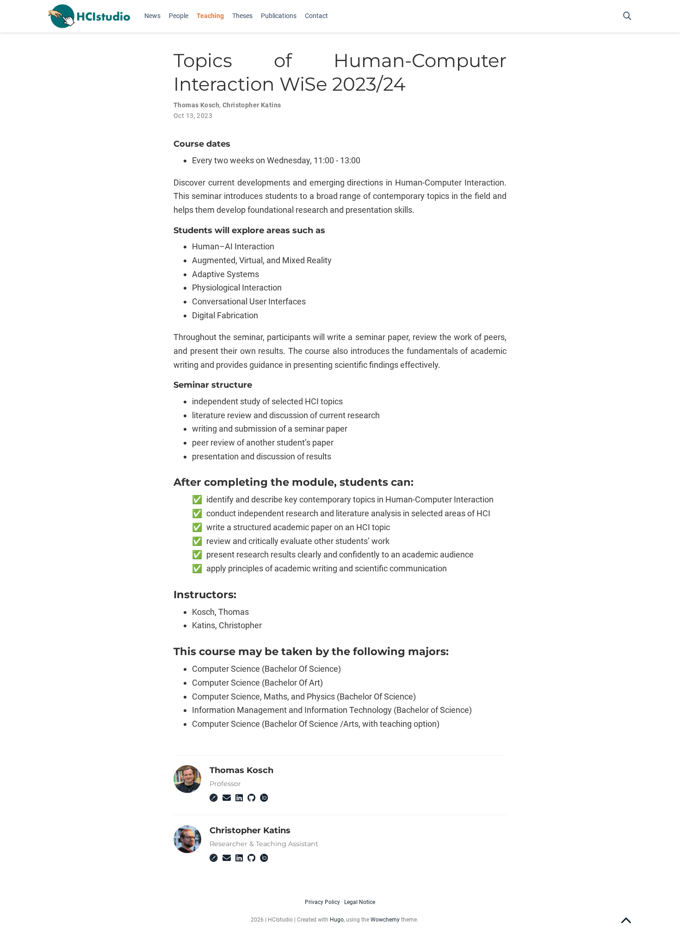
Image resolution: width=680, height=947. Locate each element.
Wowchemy (385, 919)
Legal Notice (359, 902)
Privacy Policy (322, 902)
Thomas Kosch (196, 105)
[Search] (627, 16)
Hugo (337, 919)
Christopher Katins (252, 105)
